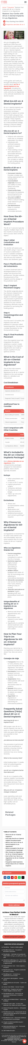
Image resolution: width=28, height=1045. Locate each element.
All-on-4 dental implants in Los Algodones (12, 86)
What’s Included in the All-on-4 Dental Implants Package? (15, 849)
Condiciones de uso (15, 1036)
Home (4, 7)
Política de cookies (19, 1039)
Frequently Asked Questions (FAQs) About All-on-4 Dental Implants (15, 864)
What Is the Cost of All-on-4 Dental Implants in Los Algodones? (14, 844)
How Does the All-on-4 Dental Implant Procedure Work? (15, 839)
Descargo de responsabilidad (12, 1038)
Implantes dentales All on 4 (15, 24)
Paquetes (11, 7)
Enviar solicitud (14, 905)
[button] (25, 2)
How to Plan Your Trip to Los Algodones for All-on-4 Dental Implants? (15, 858)
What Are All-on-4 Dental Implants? (13, 835)
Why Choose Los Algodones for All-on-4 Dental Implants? (15, 853)
